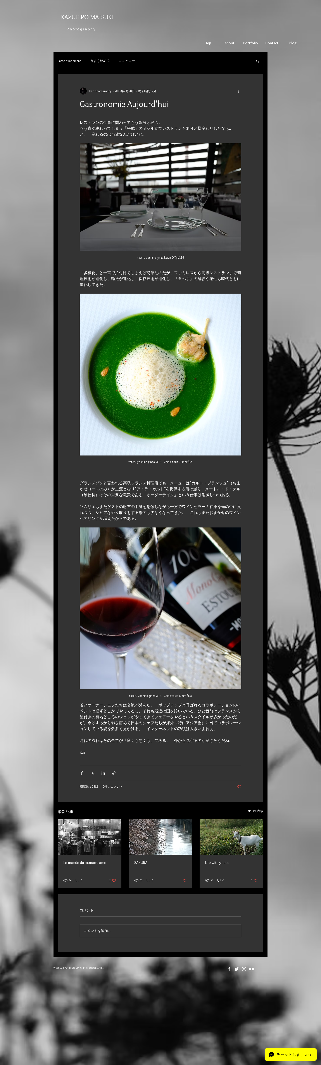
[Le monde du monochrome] (89, 837)
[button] (257, 61)
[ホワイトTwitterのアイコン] (236, 969)
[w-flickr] (251, 969)
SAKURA (140, 862)
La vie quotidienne (69, 61)
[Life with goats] (231, 837)
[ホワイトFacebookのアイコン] (229, 969)
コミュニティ (128, 61)
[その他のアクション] (238, 91)
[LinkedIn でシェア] (103, 773)
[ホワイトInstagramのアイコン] (244, 969)
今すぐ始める (100, 61)
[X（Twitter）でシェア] (92, 773)
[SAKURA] (160, 837)
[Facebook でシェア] (82, 773)
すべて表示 (255, 811)
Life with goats (217, 862)
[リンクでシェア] (114, 773)
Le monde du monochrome (84, 862)
